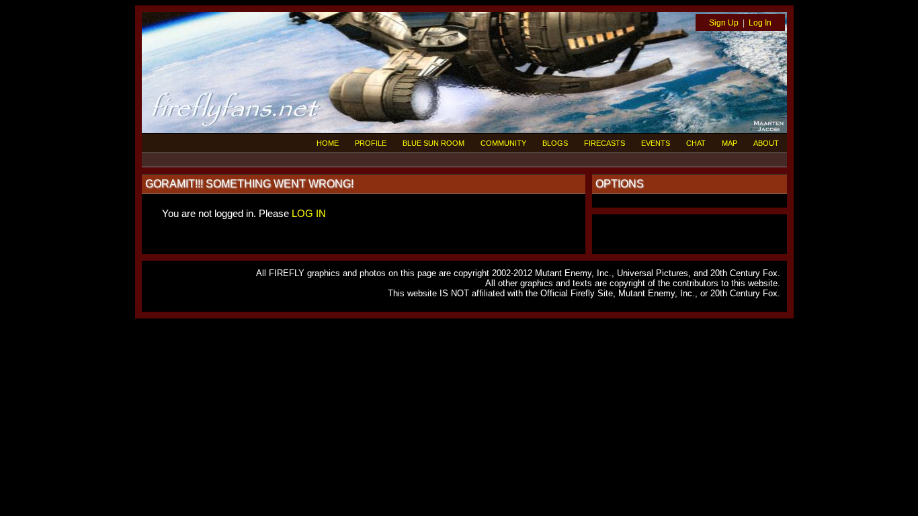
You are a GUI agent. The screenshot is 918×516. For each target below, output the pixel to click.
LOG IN (309, 213)
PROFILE (370, 143)
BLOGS (555, 143)
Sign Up (724, 23)
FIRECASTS (604, 143)
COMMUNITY (503, 143)
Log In (760, 23)
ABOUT (766, 143)
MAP (729, 143)
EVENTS (655, 143)
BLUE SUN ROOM (433, 143)
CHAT (696, 143)
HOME (328, 143)
